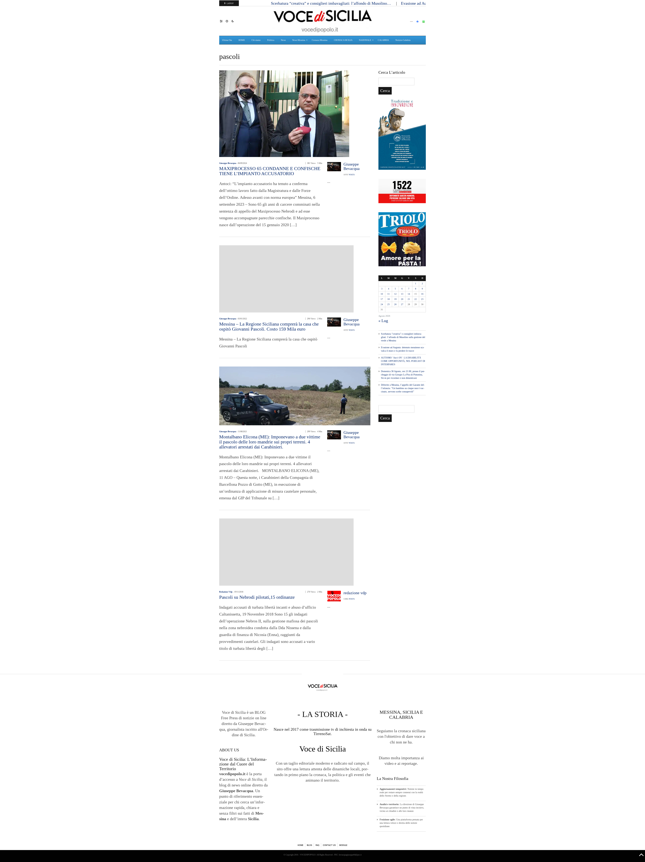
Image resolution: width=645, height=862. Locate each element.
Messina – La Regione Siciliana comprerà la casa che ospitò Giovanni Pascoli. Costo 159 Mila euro (269, 326)
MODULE (343, 845)
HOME (300, 845)
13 (402, 294)
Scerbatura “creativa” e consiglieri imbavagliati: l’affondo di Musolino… (331, 3)
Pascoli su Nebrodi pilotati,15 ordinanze (257, 597)
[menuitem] (227, 40)
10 (382, 294)
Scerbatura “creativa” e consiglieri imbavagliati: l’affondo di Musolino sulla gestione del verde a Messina (403, 337)
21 (409, 299)
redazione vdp (225, 592)
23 (422, 299)
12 (395, 294)
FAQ (317, 845)
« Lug (383, 321)
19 (395, 299)
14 (409, 294)
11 (388, 294)
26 (395, 304)
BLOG (309, 845)
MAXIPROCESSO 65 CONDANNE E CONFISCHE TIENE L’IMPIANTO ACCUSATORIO (269, 171)
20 (402, 299)
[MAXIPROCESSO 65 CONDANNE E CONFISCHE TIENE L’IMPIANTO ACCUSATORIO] (284, 113)
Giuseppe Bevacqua (227, 163)
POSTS (352, 175)
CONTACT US (329, 845)
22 (415, 299)
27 (402, 304)
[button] (223, 21)
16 (422, 294)
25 (388, 304)
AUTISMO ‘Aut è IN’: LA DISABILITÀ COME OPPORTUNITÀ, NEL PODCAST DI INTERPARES (403, 361)
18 (388, 299)
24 (382, 304)
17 (382, 299)
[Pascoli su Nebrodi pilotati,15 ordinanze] (286, 552)
